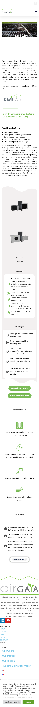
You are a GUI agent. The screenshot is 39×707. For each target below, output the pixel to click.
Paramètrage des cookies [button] (12, 702)
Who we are (8, 650)
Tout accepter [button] (28, 702)
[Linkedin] (2, 620)
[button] (35, 3)
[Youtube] (8, 620)
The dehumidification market (16, 665)
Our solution (8, 660)
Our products (9, 655)
